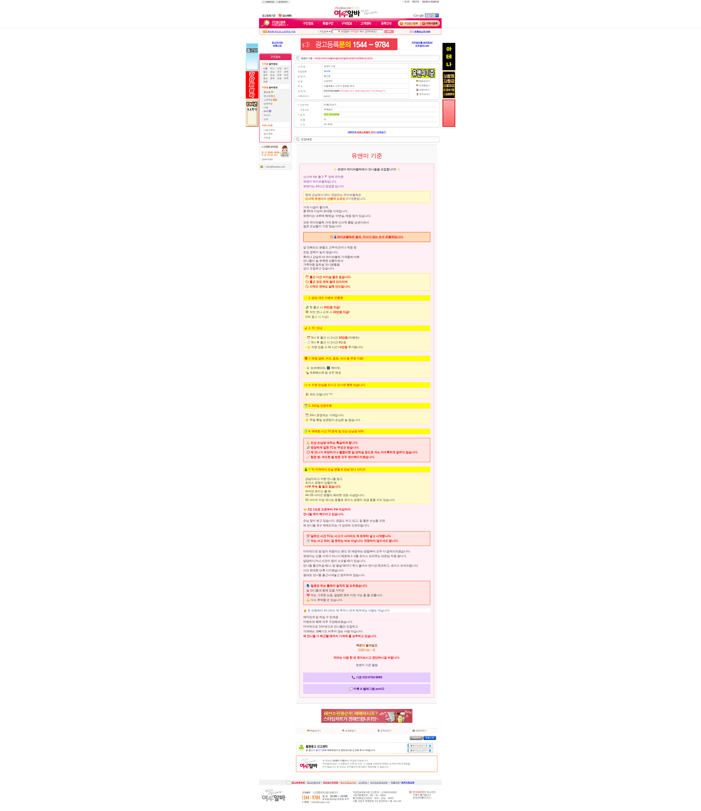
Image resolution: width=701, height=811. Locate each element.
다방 (266, 107)
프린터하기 (424, 90)
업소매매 (268, 134)
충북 (272, 78)
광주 (265, 75)
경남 (272, 71)
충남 (265, 78)
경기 (286, 68)
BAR (266, 111)
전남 (272, 75)
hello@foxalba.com (275, 167)
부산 (272, 68)
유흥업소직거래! (422, 31)
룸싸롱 (270, 31)
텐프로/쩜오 (269, 96)
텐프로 (278, 31)
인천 (279, 68)
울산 (265, 71)
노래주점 (286, 31)
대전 (286, 75)
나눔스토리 (269, 130)
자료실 (267, 137)
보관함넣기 (424, 85)
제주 (286, 78)
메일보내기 (424, 81)
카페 (293, 31)
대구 (279, 71)
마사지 (267, 115)
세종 (265, 81)
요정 (266, 119)
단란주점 (268, 103)
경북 (286, 71)
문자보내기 (424, 94)
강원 (279, 78)
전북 (279, 75)
